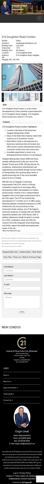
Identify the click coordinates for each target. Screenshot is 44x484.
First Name (8, 267)
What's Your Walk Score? (10, 230)
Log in (15, 473)
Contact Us (7, 400)
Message (8, 293)
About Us (6, 381)
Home (5, 375)
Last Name (8, 276)
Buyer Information (9, 388)
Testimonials (8, 394)
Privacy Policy (25, 473)
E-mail (6, 284)
